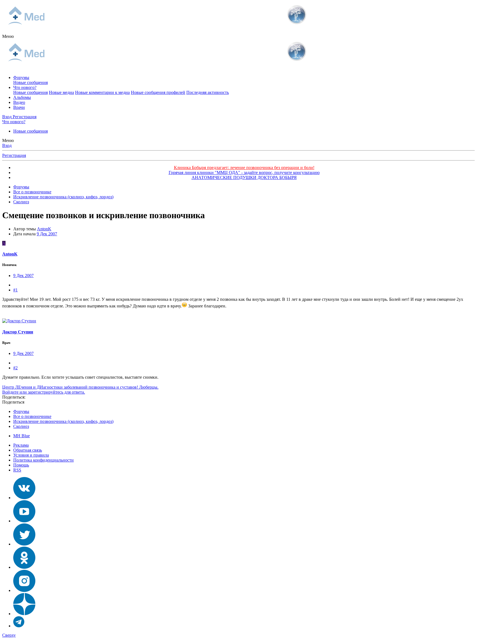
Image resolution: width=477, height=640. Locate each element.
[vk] (24, 497)
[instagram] (24, 590)
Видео (19, 102)
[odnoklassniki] (24, 567)
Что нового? (24, 87)
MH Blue (21, 435)
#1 (15, 290)
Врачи (19, 107)
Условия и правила (31, 455)
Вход (7, 145)
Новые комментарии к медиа (102, 92)
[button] (8, 36)
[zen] (24, 613)
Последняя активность (207, 92)
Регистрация (14, 155)
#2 (15, 367)
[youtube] (24, 520)
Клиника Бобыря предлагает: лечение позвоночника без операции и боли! (244, 167)
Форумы (21, 77)
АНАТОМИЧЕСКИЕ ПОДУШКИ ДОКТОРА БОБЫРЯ (244, 177)
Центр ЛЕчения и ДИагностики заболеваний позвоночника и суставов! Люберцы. (80, 387)
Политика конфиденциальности (43, 460)
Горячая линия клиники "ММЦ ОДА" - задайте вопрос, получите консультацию (244, 172)
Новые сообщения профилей (158, 92)
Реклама (21, 445)
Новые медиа (61, 92)
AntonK (44, 228)
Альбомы (22, 97)
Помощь (21, 465)
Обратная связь (27, 450)
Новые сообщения (30, 82)
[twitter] (24, 544)
